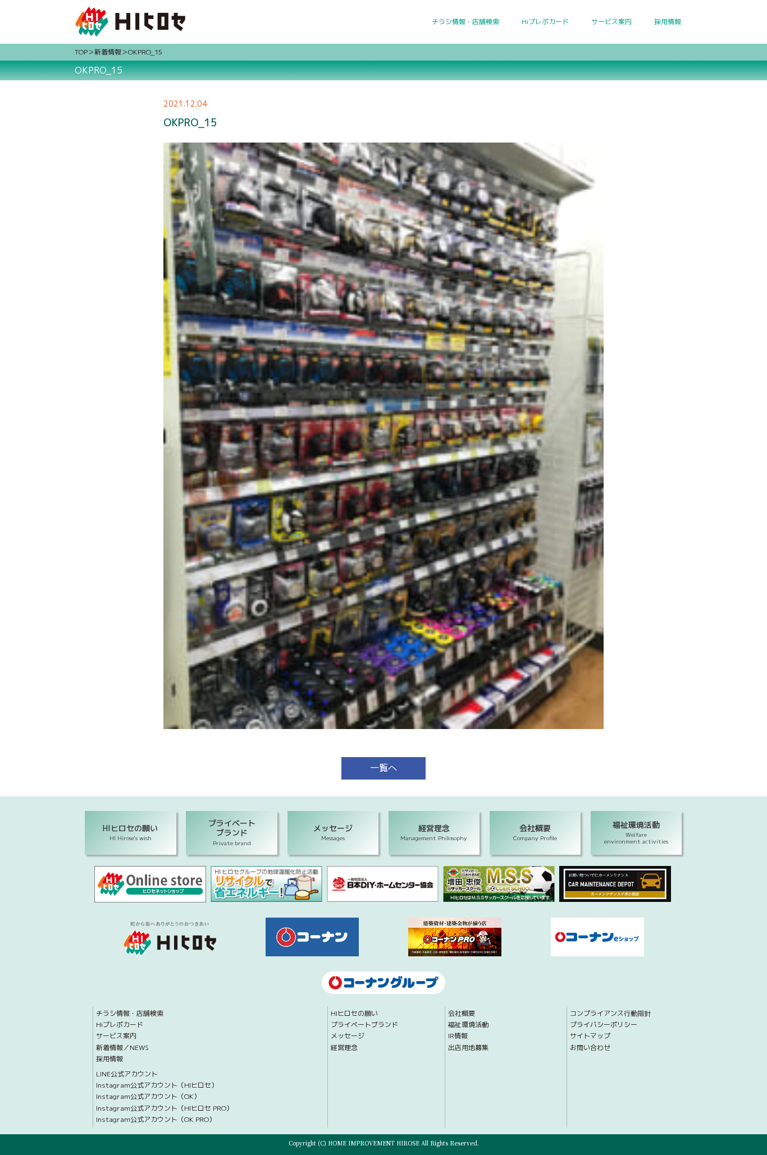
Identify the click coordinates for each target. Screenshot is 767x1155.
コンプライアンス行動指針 (610, 1013)
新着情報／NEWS (122, 1048)
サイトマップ (590, 1036)
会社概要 (461, 1013)
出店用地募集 (468, 1048)
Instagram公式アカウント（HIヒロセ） (157, 1085)
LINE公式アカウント (127, 1074)
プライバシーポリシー (603, 1025)
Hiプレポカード (545, 21)
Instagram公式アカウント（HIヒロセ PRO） (164, 1108)
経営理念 (344, 1048)
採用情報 (667, 21)
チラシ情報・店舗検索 (465, 21)
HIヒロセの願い (354, 1013)
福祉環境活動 (468, 1025)
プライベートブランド (364, 1025)
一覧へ (383, 768)
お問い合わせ (590, 1048)
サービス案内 (611, 21)
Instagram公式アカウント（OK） (148, 1097)
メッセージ (347, 1036)
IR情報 (458, 1036)
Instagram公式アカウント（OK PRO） (156, 1120)
